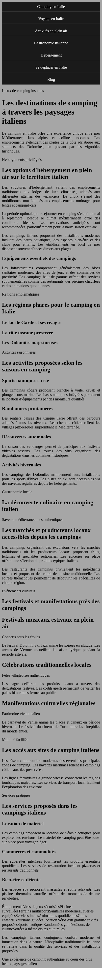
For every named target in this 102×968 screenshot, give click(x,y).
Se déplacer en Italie (51, 67)
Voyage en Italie (51, 19)
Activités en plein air (51, 31)
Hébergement (51, 55)
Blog (51, 79)
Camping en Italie (51, 6)
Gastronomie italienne (51, 43)
